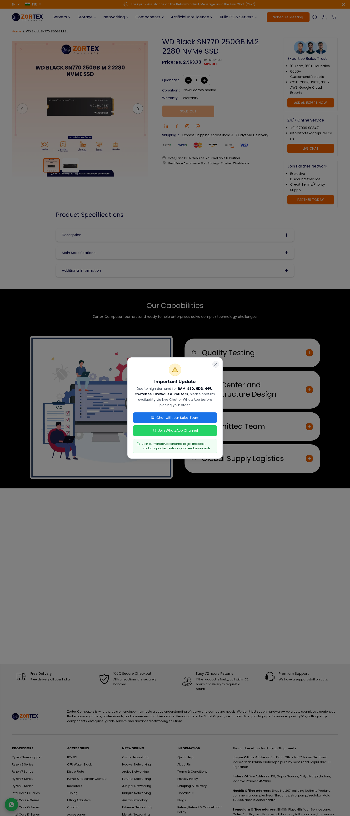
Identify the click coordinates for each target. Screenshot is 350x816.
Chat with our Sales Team (178, 417)
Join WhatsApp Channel (178, 430)
